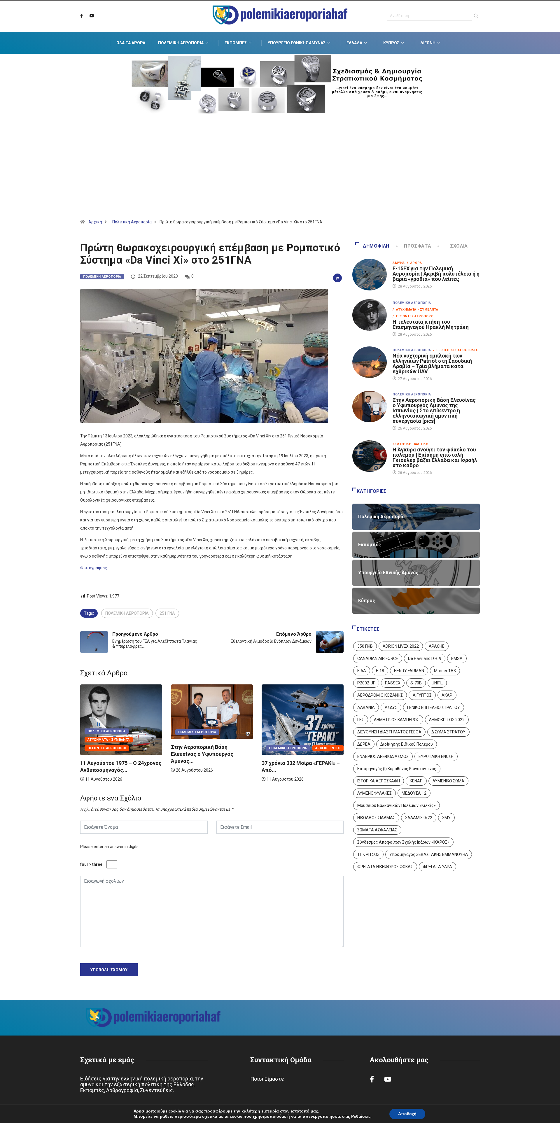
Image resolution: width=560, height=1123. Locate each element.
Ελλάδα (354, 43)
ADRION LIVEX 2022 (401, 646)
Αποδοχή (407, 1114)
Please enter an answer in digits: (109, 846)
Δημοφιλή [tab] (376, 246)
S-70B (416, 683)
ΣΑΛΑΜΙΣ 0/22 (418, 817)
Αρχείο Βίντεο (328, 748)
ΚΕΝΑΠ (416, 781)
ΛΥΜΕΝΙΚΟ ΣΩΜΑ (448, 781)
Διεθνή (427, 43)
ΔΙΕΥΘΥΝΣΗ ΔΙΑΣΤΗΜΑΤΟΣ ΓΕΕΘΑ (389, 732)
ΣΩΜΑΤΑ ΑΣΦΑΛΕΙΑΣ (377, 830)
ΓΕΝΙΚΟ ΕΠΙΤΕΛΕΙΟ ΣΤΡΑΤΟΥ (433, 707)
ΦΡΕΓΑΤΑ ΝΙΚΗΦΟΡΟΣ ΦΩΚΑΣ (385, 866)
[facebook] (81, 16)
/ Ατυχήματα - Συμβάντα (415, 309)
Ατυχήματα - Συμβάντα (109, 740)
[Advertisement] (280, 173)
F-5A (361, 670)
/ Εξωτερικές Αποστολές (455, 350)
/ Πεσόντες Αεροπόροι (413, 316)
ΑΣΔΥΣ (391, 707)
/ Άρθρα (414, 263)
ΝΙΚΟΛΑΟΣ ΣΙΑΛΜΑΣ (376, 817)
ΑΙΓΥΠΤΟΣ (422, 695)
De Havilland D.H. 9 (424, 658)
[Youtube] (92, 16)
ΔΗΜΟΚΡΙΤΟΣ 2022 (447, 719)
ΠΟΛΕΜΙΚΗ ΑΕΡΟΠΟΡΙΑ (127, 613)
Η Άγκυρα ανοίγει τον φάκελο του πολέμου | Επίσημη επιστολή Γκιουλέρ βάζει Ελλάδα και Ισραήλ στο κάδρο (435, 457)
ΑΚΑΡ (447, 695)
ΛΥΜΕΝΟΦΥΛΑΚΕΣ (374, 793)
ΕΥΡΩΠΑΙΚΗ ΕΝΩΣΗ (436, 756)
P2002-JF (366, 683)
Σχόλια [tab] (459, 246)
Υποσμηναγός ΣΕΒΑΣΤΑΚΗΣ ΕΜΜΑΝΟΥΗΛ (428, 854)
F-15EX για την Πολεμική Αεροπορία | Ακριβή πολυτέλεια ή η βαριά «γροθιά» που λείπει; (436, 273)
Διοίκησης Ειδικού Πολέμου (406, 744)
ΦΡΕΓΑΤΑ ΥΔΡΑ (437, 866)
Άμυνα (399, 263)
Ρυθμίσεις (360, 1116)
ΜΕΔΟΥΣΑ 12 (414, 793)
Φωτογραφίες (93, 567)
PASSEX (392, 683)
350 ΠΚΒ (365, 646)
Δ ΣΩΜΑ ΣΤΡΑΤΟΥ (448, 732)
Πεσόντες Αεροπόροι (107, 748)
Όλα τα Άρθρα (130, 43)
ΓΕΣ (360, 719)
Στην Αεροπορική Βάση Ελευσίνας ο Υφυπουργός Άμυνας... (202, 754)
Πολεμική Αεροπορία (181, 43)
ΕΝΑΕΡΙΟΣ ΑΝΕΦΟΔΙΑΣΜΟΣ (383, 756)
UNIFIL (437, 683)
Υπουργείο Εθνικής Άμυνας (297, 43)
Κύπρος (391, 43)
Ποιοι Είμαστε (267, 1079)
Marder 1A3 (445, 670)
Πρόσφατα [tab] (417, 246)
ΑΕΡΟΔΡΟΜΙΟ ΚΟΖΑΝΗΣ (380, 695)
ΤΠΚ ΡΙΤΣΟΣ (368, 854)
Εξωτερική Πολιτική (410, 444)
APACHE (436, 646)
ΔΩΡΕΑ (363, 744)
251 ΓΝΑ (167, 613)
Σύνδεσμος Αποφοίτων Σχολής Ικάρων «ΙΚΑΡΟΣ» (403, 842)
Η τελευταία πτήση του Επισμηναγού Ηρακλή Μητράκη (431, 324)
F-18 (380, 670)
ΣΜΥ (446, 817)
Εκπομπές (236, 43)
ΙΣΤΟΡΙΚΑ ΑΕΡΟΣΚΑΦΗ (378, 781)
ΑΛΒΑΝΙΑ (366, 707)
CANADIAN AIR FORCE (377, 658)
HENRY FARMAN (409, 670)
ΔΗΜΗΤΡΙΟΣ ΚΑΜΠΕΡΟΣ (396, 719)
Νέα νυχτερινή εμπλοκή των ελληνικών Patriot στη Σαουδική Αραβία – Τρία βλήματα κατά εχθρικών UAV (432, 363)
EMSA (457, 658)
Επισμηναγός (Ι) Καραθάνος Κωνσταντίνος (396, 768)
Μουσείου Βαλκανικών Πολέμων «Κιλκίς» (396, 805)
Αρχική (95, 222)
